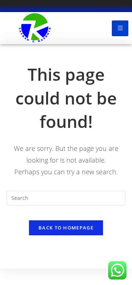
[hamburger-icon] (120, 28)
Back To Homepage (66, 227)
